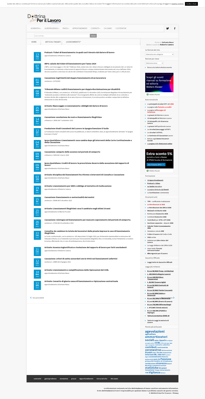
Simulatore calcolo (155, 231)
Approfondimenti (86, 379)
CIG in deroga (165, 343)
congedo (151, 345)
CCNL (158, 342)
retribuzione (150, 363)
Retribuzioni (157, 214)
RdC (152, 361)
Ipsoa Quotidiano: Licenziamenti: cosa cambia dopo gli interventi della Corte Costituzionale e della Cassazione (88, 141)
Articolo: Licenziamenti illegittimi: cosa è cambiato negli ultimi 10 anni (77, 208)
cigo (170, 343)
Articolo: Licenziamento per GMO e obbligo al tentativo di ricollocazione (78, 186)
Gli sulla (157, 122)
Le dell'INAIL (155, 132)
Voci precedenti (38, 298)
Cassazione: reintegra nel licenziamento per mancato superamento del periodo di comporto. (87, 220)
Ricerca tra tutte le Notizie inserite (159, 67)
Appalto (163, 340)
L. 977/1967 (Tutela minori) (157, 308)
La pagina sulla (159, 107)
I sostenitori (120, 28)
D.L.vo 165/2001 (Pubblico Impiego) (157, 312)
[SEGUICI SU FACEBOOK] (174, 28)
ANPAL (156, 340)
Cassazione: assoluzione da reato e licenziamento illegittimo (73, 117)
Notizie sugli (158, 140)
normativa (36, 28)
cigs (146, 345)
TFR (146, 372)
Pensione (165, 359)
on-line (151, 237)
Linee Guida (154, 249)
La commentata (158, 193)
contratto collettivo (162, 345)
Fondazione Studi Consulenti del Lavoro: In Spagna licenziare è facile (76, 128)
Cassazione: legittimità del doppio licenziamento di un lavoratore (75, 78)
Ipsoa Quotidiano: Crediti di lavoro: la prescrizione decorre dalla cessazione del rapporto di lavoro (86, 164)
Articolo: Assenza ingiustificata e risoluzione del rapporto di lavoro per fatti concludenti (85, 247)
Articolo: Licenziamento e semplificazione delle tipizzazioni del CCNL (76, 270)
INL (155, 354)
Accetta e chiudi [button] (191, 4)
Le (159, 208)
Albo (157, 253)
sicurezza (161, 363)
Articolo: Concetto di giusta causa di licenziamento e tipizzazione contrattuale (81, 281)
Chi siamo (108, 28)
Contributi (156, 217)
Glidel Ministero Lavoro (159, 118)
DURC (154, 352)
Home (34, 42)
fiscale (159, 352)
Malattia (165, 357)
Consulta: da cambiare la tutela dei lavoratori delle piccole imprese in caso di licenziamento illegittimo (87, 232)
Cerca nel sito (102, 379)
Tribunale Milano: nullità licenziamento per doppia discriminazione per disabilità (82, 89)
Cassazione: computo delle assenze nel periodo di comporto (72, 152)
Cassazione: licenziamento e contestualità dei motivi (69, 197)
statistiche (151, 367)
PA (159, 359)
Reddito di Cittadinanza (163, 361)
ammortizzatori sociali (156, 338)
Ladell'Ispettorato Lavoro (159, 126)
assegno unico (149, 343)
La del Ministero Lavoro (158, 115)
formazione (167, 353)
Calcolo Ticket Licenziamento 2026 (158, 227)
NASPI (156, 359)
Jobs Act (161, 354)
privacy (148, 361)
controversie (162, 347)
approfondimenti (79, 28)
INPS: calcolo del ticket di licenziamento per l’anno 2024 (70, 63)
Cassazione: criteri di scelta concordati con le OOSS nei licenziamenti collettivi (80, 258)
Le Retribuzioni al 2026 (156, 204)
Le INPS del (160, 104)
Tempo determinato (162, 370)
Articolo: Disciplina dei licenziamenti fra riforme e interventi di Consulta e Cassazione (84, 174)
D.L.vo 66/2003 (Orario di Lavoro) (159, 301)
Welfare (163, 373)
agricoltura (150, 334)
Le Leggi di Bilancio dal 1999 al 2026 (159, 245)
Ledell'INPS (159, 129)
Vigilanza (154, 372)
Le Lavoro (160, 136)
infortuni (149, 354)
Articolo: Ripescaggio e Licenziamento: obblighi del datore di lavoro (76, 106)
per (158, 220)
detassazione (167, 350)
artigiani (169, 340)
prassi (66, 28)
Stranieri (162, 368)
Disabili (148, 352)
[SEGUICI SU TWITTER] (167, 28)
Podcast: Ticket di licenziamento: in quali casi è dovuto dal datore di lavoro (79, 52)
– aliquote (160, 223)
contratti (95, 28)
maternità (149, 359)
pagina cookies (178, 4)
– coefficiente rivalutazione (158, 201)
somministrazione (159, 365)
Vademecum (157, 241)
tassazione (149, 370)
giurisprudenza (51, 28)
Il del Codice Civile (159, 234)
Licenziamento (155, 356)
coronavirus (153, 350)
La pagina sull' (156, 111)
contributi (151, 347)
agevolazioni (155, 331)
